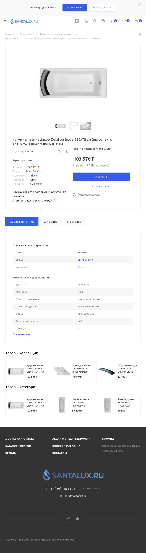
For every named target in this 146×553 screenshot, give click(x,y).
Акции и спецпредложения (72, 438)
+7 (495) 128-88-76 (63, 488)
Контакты (59, 453)
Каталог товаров (18, 446)
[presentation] (4, 371)
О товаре (50, 221)
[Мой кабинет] (103, 21)
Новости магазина (66, 446)
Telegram (68, 518)
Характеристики (22, 221)
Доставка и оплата (19, 438)
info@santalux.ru (75, 495)
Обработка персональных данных (121, 446)
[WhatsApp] (77, 21)
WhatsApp (77, 518)
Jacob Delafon (33, 171)
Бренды (11, 453)
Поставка (74, 221)
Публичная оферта (112, 451)
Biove (34, 175)
